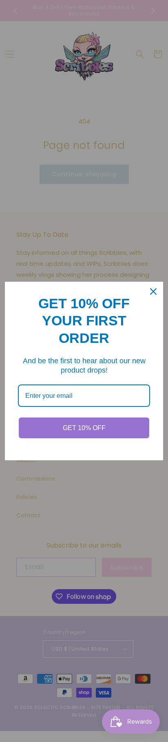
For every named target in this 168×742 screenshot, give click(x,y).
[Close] (153, 291)
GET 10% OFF (84, 427)
